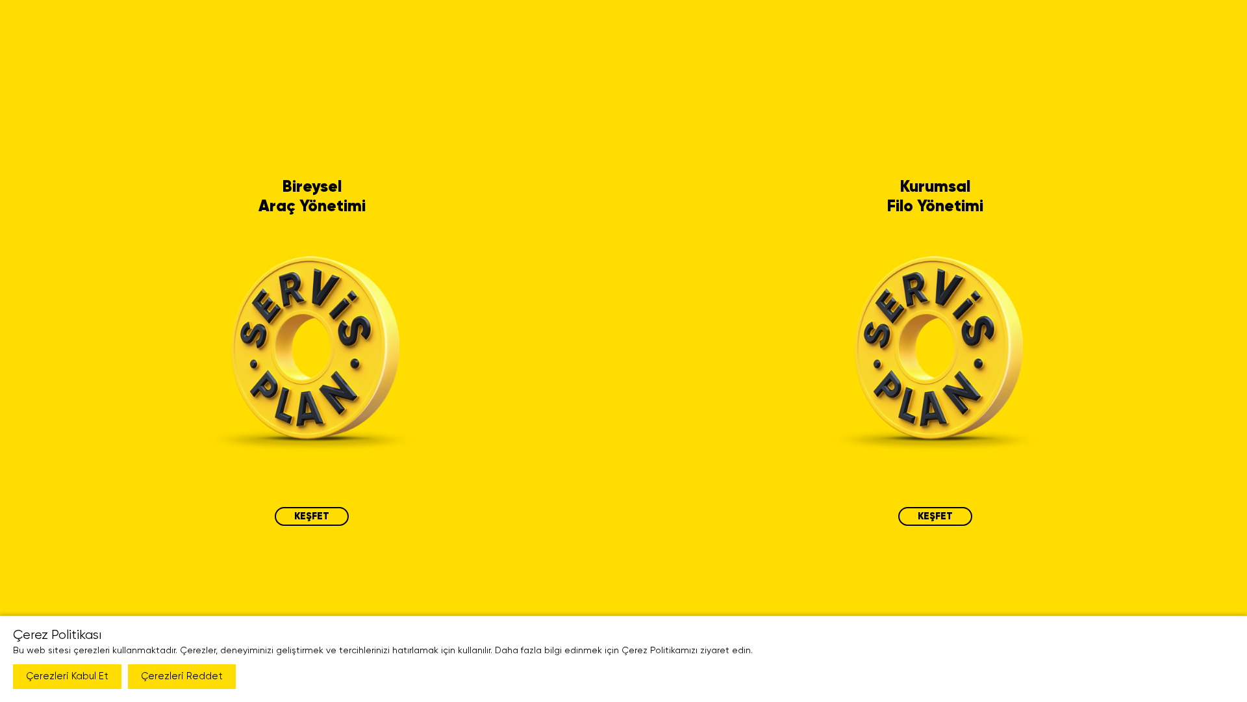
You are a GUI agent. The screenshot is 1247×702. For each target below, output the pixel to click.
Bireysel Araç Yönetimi (312, 197)
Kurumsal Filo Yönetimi (935, 197)
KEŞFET (311, 516)
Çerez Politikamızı (660, 650)
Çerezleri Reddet (182, 676)
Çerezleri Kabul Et (67, 676)
